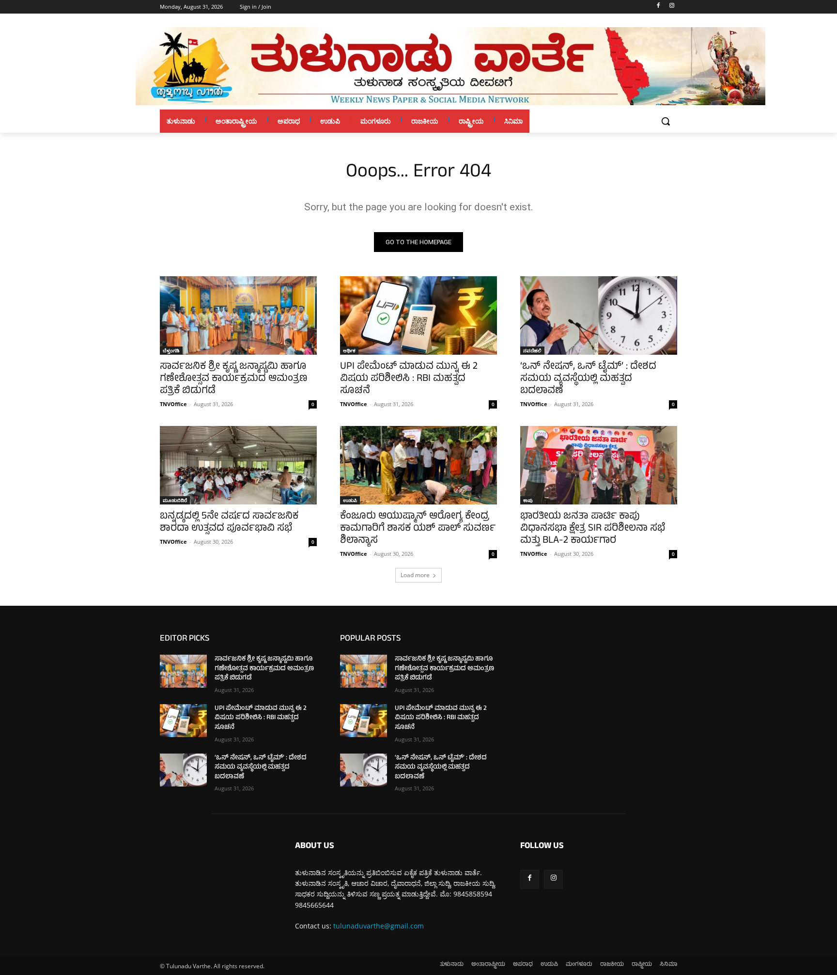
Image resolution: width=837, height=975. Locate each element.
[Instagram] (671, 7)
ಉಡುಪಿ (350, 500)
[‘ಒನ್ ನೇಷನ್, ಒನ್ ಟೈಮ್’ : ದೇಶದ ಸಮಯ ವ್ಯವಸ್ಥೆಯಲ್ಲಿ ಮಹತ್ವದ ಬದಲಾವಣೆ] (598, 315)
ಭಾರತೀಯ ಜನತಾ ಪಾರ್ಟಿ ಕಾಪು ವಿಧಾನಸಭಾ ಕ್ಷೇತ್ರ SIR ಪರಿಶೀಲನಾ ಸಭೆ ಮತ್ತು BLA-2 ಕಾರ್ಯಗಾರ (592, 529)
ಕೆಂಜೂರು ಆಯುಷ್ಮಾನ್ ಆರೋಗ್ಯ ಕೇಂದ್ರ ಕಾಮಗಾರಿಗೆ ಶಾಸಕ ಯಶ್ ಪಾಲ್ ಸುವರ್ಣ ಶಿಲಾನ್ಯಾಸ (418, 529)
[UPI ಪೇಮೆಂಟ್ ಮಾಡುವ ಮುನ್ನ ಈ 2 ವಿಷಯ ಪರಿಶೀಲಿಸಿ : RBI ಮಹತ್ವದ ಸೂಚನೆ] (418, 315)
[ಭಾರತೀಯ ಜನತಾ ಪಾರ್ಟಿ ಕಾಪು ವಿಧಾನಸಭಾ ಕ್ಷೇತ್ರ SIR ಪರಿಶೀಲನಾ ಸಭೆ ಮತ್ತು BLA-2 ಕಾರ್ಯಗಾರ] (598, 465)
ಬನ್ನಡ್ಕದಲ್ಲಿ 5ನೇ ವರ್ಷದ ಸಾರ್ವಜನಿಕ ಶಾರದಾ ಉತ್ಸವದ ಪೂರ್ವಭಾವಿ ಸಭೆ (229, 522)
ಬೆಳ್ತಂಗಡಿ (171, 350)
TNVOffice (173, 404)
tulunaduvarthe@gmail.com (378, 925)
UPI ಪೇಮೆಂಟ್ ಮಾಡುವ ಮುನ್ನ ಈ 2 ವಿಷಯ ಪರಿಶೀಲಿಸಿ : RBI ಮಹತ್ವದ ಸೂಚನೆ (409, 379)
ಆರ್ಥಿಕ (349, 350)
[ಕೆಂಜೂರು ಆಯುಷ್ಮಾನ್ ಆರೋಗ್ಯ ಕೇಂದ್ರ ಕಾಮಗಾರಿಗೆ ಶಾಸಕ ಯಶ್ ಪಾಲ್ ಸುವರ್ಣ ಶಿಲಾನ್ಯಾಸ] (418, 465)
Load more (415, 575)
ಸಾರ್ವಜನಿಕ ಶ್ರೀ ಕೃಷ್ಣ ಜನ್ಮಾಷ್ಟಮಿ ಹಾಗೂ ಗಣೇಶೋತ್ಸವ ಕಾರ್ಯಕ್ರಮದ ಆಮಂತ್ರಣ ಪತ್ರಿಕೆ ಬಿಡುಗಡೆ (234, 379)
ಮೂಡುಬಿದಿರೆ (175, 500)
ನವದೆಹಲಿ (532, 350)
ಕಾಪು (528, 500)
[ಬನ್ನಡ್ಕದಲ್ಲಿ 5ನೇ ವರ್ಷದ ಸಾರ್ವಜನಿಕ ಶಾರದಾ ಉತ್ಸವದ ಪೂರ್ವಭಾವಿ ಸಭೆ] (238, 465)
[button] (665, 121)
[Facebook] (658, 7)
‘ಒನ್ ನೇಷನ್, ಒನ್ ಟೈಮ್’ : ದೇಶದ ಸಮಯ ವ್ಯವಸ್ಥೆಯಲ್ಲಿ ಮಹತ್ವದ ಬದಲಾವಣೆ (588, 379)
